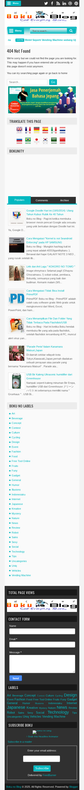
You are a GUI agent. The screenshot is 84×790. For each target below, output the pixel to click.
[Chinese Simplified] (64, 142)
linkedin (64, 3)
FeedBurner (49, 775)
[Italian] (55, 131)
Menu (16, 3)
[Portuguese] (29, 142)
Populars (19, 199)
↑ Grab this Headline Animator (42, 736)
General (16, 480)
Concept (16, 423)
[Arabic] (55, 142)
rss (58, 3)
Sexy (15, 542)
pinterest (76, 3)
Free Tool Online (21, 461)
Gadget (16, 475)
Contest (16, 427)
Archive (64, 200)
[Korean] (46, 142)
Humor (15, 485)
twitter (46, 3)
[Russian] (20, 142)
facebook (52, 3)
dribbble (70, 3)
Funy (15, 470)
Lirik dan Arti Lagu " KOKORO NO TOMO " (50, 266)
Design (16, 442)
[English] (20, 131)
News (15, 523)
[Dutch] (64, 131)
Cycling (16, 437)
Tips (14, 556)
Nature (15, 518)
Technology (18, 551)
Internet (16, 499)
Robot (15, 532)
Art (13, 413)
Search (71, 31)
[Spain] (46, 131)
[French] (29, 131)
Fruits (15, 466)
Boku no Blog (13, 786)
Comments (42, 200)
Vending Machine (21, 575)
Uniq (14, 565)
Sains (15, 537)
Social (15, 546)
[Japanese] (38, 142)
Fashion (16, 451)
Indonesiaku (18, 494)
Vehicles (16, 570)
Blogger (73, 786)
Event (15, 446)
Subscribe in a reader (20, 741)
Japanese (17, 504)
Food (15, 456)
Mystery (16, 513)
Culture (16, 432)
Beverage (17, 418)
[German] (38, 131)
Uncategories (19, 561)
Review (16, 527)
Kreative (16, 508)
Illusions (16, 489)
